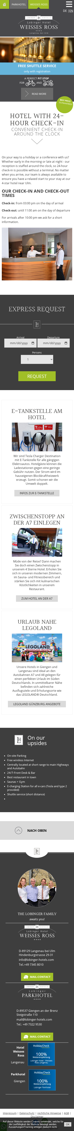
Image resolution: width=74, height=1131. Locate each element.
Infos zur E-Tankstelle (37, 493)
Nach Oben (37, 830)
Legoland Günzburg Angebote (37, 704)
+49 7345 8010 (33, 965)
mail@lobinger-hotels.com (34, 1019)
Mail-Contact (40, 977)
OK (68, 1124)
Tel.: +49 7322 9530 (29, 1024)
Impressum (10, 1113)
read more (39, 94)
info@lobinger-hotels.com (36, 960)
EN (71, 11)
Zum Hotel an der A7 (36, 599)
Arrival (20, 337)
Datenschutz (26, 1113)
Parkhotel (19, 4)
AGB (66, 1113)
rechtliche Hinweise (49, 1113)
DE (65, 11)
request (37, 376)
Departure (53, 337)
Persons (37, 352)
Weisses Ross (39, 4)
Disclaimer (37, 1116)
